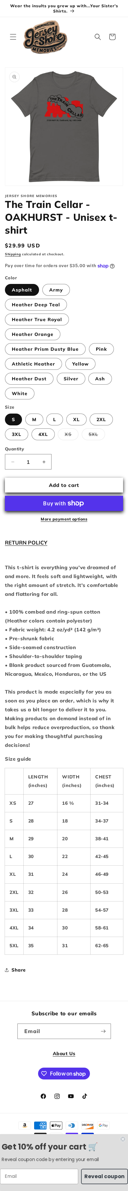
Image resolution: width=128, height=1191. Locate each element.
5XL (97, 435)
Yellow (80, 364)
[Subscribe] (103, 1031)
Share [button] (18, 970)
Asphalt (22, 290)
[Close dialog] (123, 1139)
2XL (101, 419)
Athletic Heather (33, 364)
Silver (71, 379)
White (20, 393)
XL (76, 419)
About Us (64, 1053)
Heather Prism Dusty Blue (45, 349)
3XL (16, 434)
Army (56, 290)
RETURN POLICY (26, 542)
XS (71, 435)
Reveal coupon (104, 1176)
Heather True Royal (37, 319)
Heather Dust (29, 379)
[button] (13, 37)
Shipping (13, 254)
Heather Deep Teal (36, 305)
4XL (43, 434)
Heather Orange (32, 334)
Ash (100, 379)
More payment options (64, 519)
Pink (101, 349)
